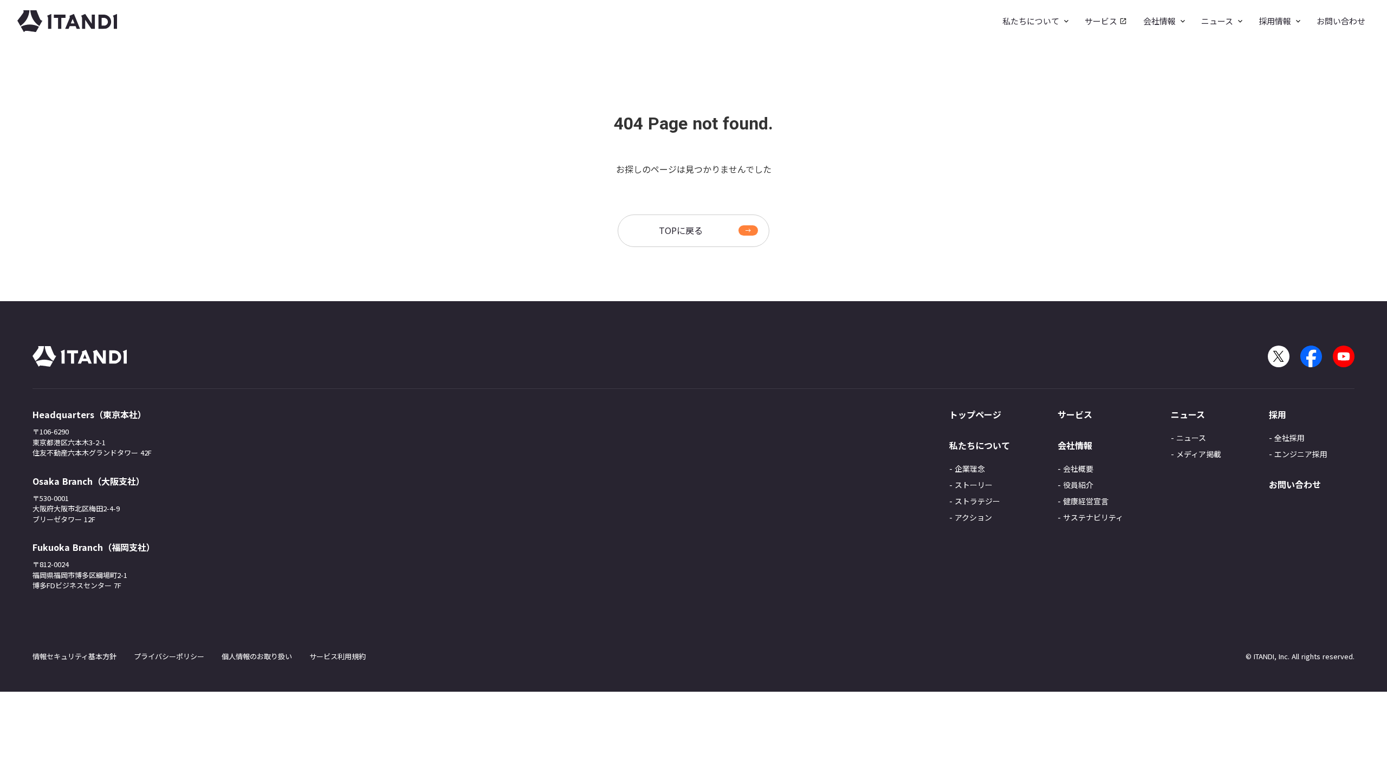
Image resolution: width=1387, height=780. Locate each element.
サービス (1075, 414)
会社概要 (1078, 468)
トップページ (975, 414)
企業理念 (970, 468)
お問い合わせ (1295, 484)
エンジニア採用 (1300, 453)
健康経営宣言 (1086, 501)
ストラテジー (977, 501)
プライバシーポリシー (169, 656)
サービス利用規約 (337, 656)
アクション (973, 517)
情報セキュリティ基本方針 (74, 656)
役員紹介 (1078, 484)
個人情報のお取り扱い (257, 656)
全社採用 (1289, 437)
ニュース (1191, 437)
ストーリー (974, 484)
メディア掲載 (1198, 453)
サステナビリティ (1093, 517)
